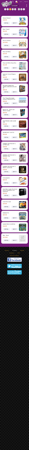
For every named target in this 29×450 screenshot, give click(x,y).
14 (21, 9)
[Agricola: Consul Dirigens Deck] (22, 77)
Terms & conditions (14, 255)
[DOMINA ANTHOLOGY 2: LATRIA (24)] (22, 146)
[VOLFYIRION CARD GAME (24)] (22, 124)
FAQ (19, 253)
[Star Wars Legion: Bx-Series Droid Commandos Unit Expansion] (22, 192)
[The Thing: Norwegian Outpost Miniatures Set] (22, 101)
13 (18, 9)
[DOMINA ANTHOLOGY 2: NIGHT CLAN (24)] (22, 169)
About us (7, 250)
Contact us (11, 253)
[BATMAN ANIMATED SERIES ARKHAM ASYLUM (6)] (22, 88)
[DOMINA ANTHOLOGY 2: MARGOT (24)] (22, 158)
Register (26, 1)
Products (14, 250)
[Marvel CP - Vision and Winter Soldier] (22, 112)
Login (20, 1)
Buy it (15, 23)
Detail (6, 23)
